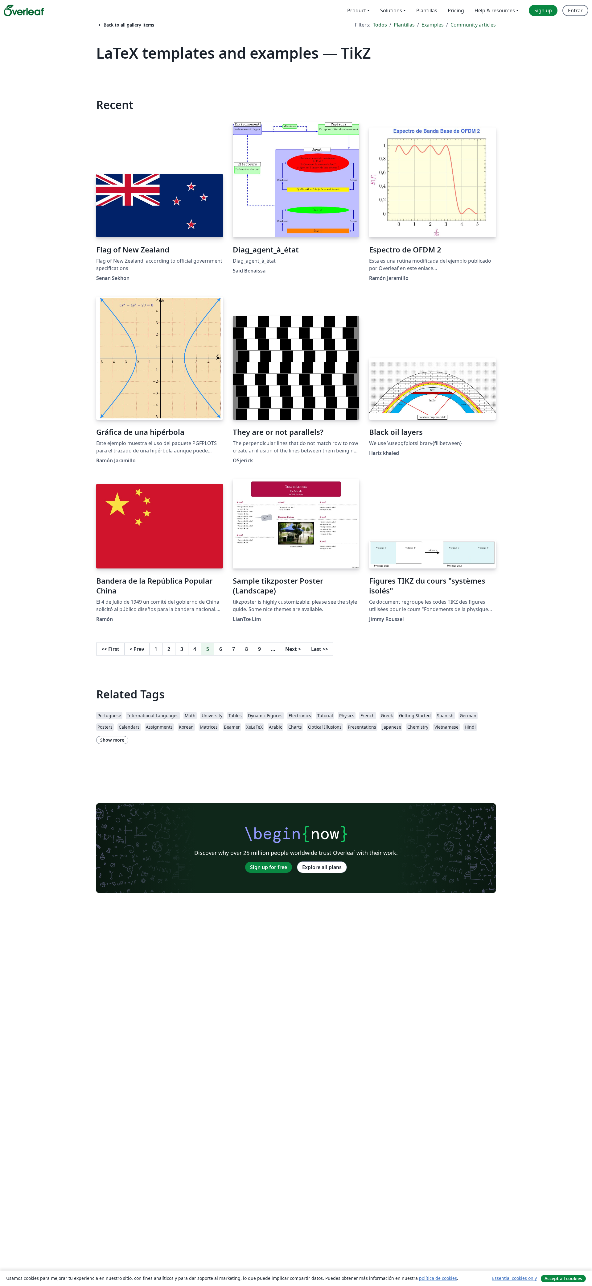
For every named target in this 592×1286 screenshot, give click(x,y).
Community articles (473, 24)
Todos (380, 24)
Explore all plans (322, 867)
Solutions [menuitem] (391, 10)
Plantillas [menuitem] (426, 10)
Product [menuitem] (356, 10)
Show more (112, 740)
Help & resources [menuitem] (495, 10)
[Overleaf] (24, 10)
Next (293, 649)
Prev (137, 649)
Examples (432, 24)
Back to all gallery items (125, 25)
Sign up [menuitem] (543, 10)
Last (319, 649)
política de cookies (438, 1278)
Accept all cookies (563, 1278)
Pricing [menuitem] (456, 10)
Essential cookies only (514, 1278)
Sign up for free (268, 867)
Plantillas (404, 24)
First (110, 649)
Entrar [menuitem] (575, 10)
